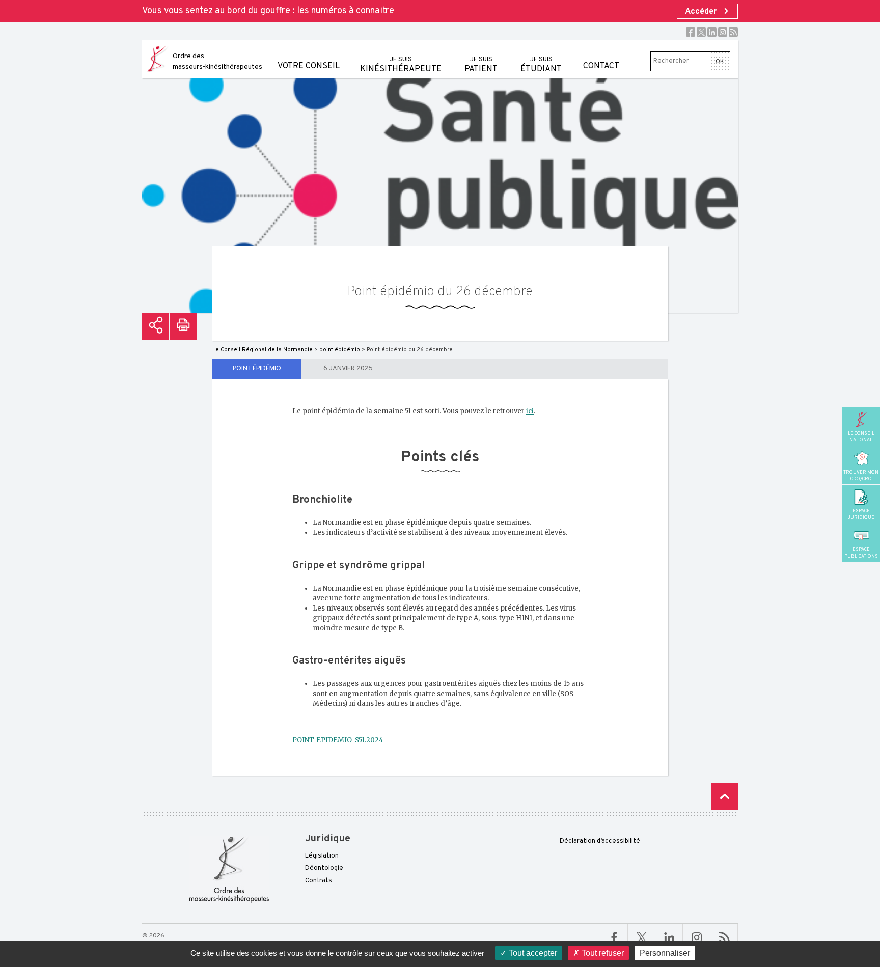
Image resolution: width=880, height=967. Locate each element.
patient (481, 65)
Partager (155, 326)
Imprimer (183, 326)
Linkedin (712, 32)
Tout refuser (602, 953)
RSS (733, 32)
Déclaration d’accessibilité (600, 841)
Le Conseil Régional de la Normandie (262, 349)
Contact (601, 66)
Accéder (702, 12)
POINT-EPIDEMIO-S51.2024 (337, 740)
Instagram (722, 32)
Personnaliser (665, 953)
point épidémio (257, 369)
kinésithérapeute (401, 65)
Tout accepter (532, 953)
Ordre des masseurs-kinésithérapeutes (217, 61)
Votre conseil (309, 66)
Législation (322, 856)
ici (530, 411)
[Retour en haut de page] (724, 796)
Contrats (318, 881)
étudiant (541, 65)
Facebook (690, 32)
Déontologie (324, 868)
